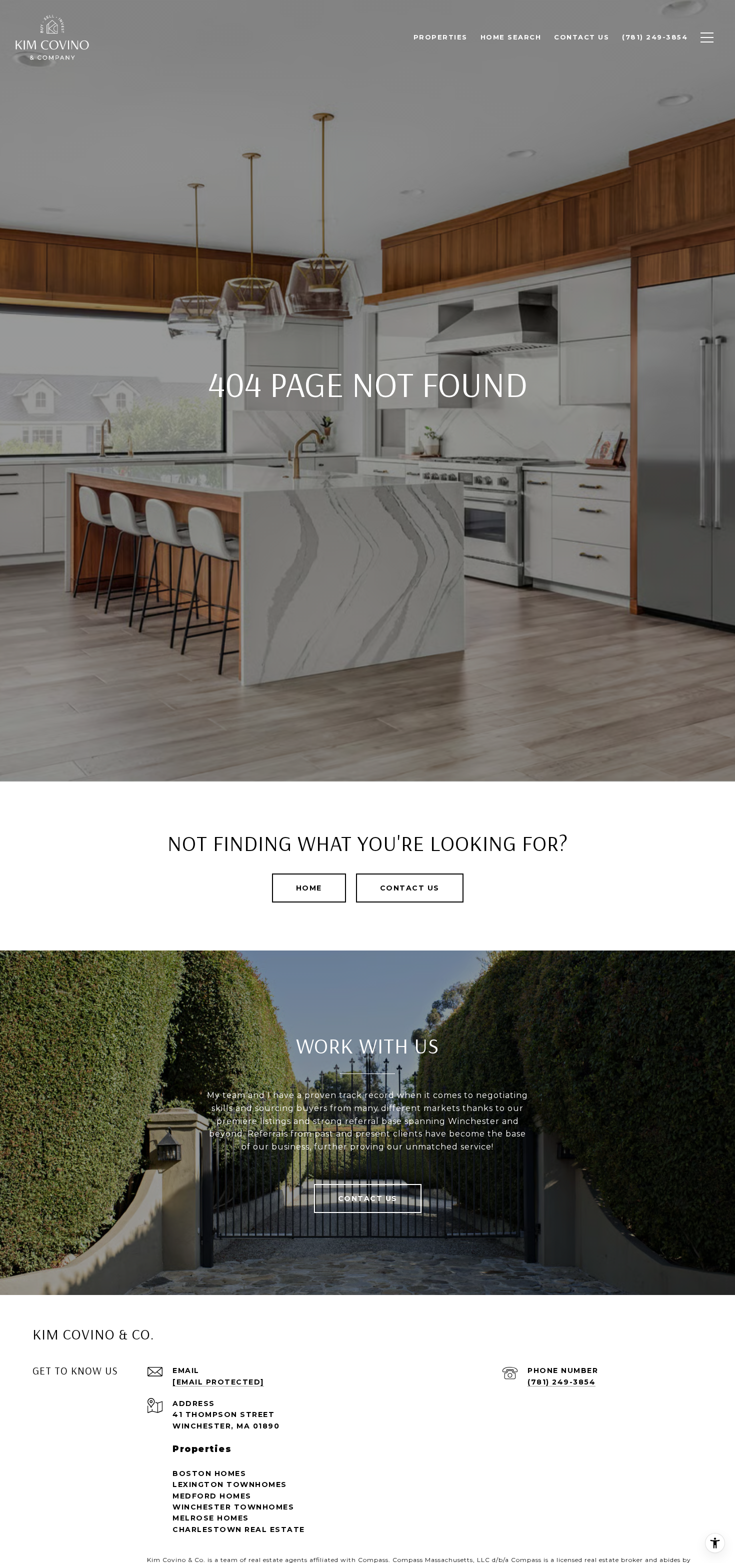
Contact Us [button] (410, 888)
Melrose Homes (210, 1518)
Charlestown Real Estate (238, 1529)
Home (309, 888)
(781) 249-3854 (562, 1382)
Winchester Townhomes (233, 1507)
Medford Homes (212, 1496)
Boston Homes (209, 1473)
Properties (441, 37)
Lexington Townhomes (229, 1484)
